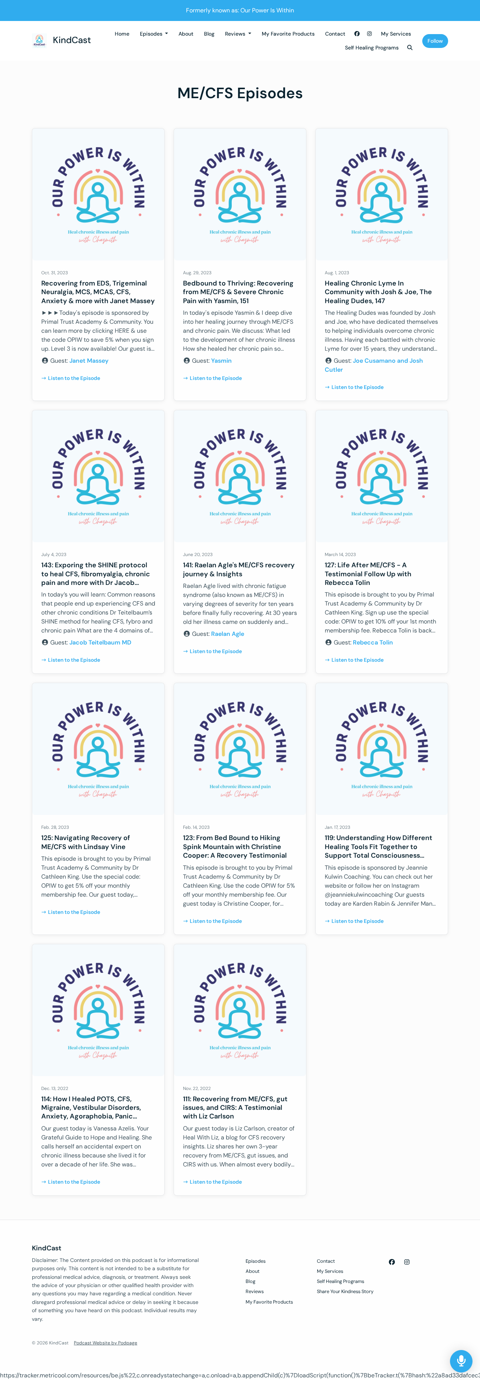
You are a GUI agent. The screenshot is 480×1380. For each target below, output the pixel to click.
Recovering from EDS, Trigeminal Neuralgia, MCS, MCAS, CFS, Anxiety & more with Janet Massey (98, 292)
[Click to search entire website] (410, 48)
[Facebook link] (357, 34)
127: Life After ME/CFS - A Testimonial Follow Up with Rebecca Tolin (368, 574)
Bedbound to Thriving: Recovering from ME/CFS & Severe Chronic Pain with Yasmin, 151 (238, 292)
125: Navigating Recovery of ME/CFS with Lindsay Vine (85, 842)
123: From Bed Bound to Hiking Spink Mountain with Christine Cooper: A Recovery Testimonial (235, 846)
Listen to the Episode (74, 378)
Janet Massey (88, 361)
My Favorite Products (288, 33)
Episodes (152, 33)
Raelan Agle (227, 634)
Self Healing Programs (372, 47)
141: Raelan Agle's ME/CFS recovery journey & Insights (239, 569)
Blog (209, 33)
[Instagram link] (369, 34)
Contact (335, 33)
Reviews (236, 33)
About (186, 33)
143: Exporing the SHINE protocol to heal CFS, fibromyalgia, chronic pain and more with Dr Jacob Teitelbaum (95, 578)
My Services (396, 33)
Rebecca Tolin (373, 642)
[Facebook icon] (392, 1262)
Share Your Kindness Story (345, 1291)
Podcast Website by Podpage (105, 1343)
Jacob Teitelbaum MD (100, 642)
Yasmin (221, 361)
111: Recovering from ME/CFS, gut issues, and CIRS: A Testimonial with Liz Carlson (235, 1107)
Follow (435, 40)
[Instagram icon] (407, 1262)
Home (122, 33)
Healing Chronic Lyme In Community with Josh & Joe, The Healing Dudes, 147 (378, 292)
